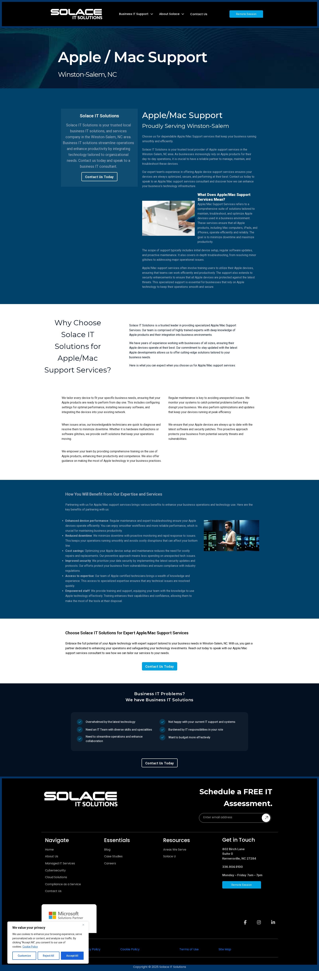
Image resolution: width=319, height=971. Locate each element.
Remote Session (246, 14)
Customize (24, 955)
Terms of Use (189, 949)
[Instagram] (259, 918)
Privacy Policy (90, 949)
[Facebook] (245, 918)
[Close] (85, 924)
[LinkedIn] (273, 918)
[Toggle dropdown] (151, 14)
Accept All (72, 955)
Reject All (48, 955)
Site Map (225, 949)
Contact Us (198, 14)
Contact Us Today (99, 177)
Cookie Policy (30, 946)
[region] (48, 943)
